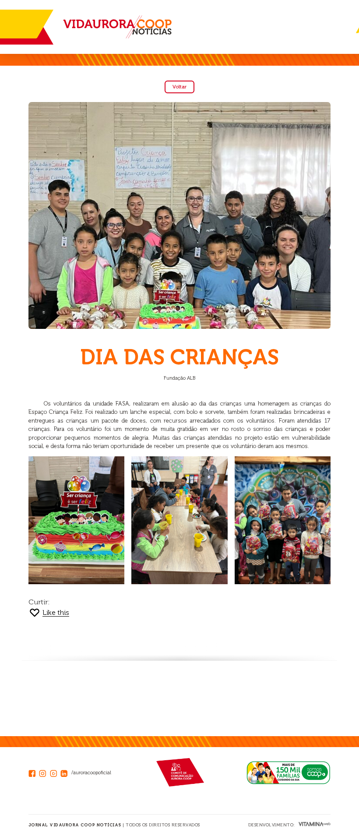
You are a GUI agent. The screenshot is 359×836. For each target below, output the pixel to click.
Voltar (179, 87)
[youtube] (55, 772)
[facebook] (33, 772)
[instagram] (44, 772)
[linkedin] (65, 772)
